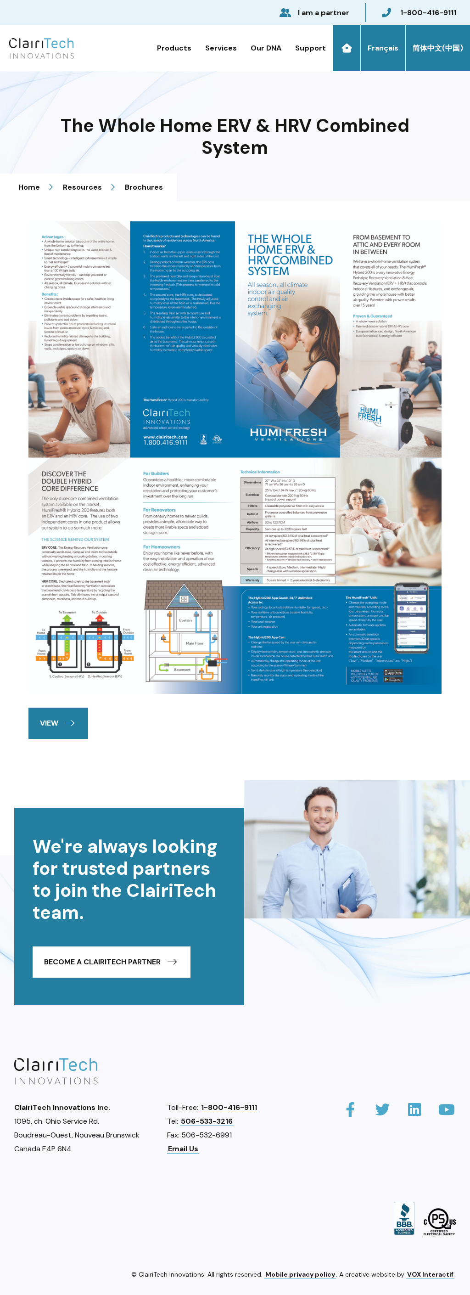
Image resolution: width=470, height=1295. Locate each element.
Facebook (350, 1110)
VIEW (49, 723)
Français (383, 48)
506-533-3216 (207, 1121)
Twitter (382, 1110)
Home (346, 48)
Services (221, 48)
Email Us (183, 1149)
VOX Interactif (430, 1274)
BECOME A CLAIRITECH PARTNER (102, 962)
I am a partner (323, 12)
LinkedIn (414, 1110)
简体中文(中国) (438, 48)
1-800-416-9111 (428, 12)
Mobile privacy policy (300, 1274)
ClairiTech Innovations (41, 48)
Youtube (446, 1110)
